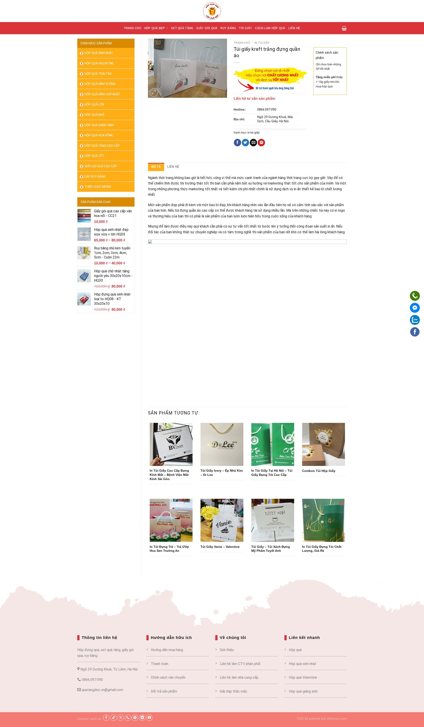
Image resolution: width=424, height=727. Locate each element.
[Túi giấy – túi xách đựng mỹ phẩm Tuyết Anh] (272, 520)
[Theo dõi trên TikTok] (113, 717)
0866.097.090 (266, 109)
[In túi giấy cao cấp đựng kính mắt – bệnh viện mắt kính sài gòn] (171, 444)
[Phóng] (154, 92)
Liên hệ (294, 28)
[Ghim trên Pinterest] (261, 142)
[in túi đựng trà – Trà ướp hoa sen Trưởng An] (171, 520)
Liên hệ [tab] (173, 166)
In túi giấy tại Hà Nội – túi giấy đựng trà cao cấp (271, 473)
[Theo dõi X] (120, 717)
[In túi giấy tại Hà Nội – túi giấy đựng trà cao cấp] (272, 444)
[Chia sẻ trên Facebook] (237, 142)
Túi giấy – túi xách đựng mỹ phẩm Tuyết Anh (270, 549)
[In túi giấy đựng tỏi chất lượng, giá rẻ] (323, 520)
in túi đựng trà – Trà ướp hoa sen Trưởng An (169, 549)
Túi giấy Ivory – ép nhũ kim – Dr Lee (222, 473)
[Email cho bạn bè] (253, 142)
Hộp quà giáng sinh (303, 691)
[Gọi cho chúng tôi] (128, 717)
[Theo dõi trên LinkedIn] (142, 717)
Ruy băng (228, 28)
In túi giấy (262, 42)
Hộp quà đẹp (154, 28)
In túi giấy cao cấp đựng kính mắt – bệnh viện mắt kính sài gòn (169, 474)
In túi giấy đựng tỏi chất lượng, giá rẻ (321, 549)
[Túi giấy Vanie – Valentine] (222, 520)
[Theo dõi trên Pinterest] (135, 717)
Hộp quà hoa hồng (98, 135)
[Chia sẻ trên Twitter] (245, 142)
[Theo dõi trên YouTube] (149, 717)
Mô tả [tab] (156, 166)
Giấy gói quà (206, 28)
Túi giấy (245, 28)
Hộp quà (295, 650)
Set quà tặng (182, 28)
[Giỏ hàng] (344, 28)
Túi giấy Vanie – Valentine (220, 546)
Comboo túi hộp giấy (318, 471)
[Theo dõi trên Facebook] (106, 717)
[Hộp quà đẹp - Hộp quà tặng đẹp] (212, 11)
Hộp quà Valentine (99, 63)
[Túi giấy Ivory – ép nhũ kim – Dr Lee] (222, 444)
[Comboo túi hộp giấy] (323, 444)
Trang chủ (132, 28)
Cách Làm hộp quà (270, 28)
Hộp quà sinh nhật (99, 53)
